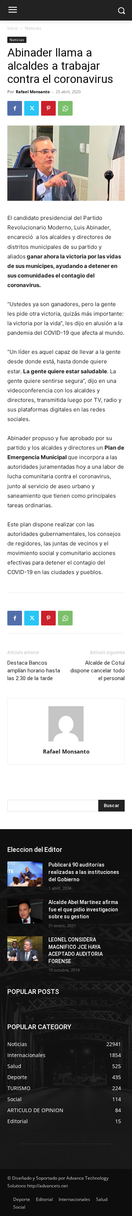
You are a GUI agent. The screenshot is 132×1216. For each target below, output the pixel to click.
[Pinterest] (48, 108)
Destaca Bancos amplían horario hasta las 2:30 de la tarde (33, 671)
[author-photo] (66, 741)
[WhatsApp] (65, 108)
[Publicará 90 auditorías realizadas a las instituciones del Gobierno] (25, 873)
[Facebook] (14, 108)
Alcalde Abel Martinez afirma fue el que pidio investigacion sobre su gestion (83, 909)
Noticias (33, 28)
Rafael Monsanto (33, 91)
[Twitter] (31, 108)
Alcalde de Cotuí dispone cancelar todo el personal (97, 671)
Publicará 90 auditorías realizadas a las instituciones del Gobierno (83, 872)
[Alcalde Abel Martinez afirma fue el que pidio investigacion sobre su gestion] (25, 911)
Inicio (12, 28)
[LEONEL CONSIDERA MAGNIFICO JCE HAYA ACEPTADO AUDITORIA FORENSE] (25, 948)
